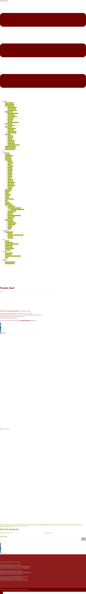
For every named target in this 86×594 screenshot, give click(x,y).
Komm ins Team (9, 247)
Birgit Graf (10, 138)
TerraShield (10, 181)
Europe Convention (12, 131)
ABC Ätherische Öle (9, 105)
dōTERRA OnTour (12, 128)
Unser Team (8, 134)
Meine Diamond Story (10, 149)
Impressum (5, 259)
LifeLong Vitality (11, 224)
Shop (4, 239)
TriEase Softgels (11, 182)
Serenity (9, 178)
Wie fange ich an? (12, 108)
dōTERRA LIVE (8, 126)
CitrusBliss (10, 167)
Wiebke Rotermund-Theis (14, 144)
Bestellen (7, 241)
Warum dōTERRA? (9, 102)
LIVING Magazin (9, 253)
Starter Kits (10, 214)
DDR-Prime (10, 170)
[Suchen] (83, 539)
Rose (6, 200)
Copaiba (7, 193)
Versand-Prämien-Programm (11, 244)
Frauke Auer (10, 135)
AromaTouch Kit (11, 206)
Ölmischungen (8, 160)
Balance (9, 164)
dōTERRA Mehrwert (9, 104)
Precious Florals (11, 217)
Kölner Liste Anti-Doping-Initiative (13, 256)
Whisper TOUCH (11, 185)
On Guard (10, 175)
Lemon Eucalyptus (9, 199)
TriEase (9, 229)
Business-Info (8, 254)
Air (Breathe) (10, 166)
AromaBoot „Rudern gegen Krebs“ (15, 235)
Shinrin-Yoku (10, 179)
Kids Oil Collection (12, 211)
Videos (6, 257)
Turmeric (7, 202)
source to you (11, 117)
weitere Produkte (9, 220)
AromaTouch (10, 163)
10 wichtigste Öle (9, 155)
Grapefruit (7, 196)
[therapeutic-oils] (4, 0)
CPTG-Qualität (11, 114)
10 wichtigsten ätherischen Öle (17, 209)
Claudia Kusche (11, 140)
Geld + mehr (8, 250)
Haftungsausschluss (9, 263)
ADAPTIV (10, 161)
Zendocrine (10, 187)
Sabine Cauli (10, 137)
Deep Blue (10, 169)
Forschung (10, 120)
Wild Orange (8, 203)
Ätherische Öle (6, 152)
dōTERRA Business (9, 248)
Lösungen (7, 154)
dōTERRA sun (11, 221)
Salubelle (10, 172)
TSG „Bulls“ (10, 236)
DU (3, 151)
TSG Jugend (10, 238)
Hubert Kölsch (11, 141)
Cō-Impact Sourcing (12, 116)
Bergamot (7, 191)
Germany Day (11, 129)
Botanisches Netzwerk (13, 113)
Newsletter (5, 230)
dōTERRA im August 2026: (6, 532)
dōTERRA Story (11, 125)
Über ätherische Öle (12, 107)
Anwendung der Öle (12, 110)
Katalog (4, 251)
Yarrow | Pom (11, 184)
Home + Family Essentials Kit (14, 208)
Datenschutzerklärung (10, 262)
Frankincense (8, 194)
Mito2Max (10, 227)
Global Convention (12, 132)
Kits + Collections (9, 205)
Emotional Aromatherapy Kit (14, 215)
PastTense (10, 176)
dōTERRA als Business (10, 146)
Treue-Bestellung (9, 242)
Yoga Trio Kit (11, 212)
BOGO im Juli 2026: (48, 532)
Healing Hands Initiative (13, 122)
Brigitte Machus (11, 143)
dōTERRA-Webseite (25, 320)
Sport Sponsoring (9, 232)
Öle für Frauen (8, 157)
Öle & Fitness (8, 158)
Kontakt (4, 260)
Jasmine (7, 197)
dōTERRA (5, 101)
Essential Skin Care (12, 223)
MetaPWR (10, 173)
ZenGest (10, 188)
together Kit (10, 218)
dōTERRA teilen (8, 123)
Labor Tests (10, 119)
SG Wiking (10, 233)
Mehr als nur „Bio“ (9, 111)
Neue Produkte (8, 190)
